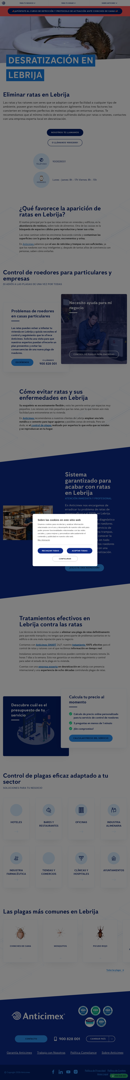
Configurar (65, 559)
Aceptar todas (79, 551)
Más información (44, 540)
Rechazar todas (50, 551)
